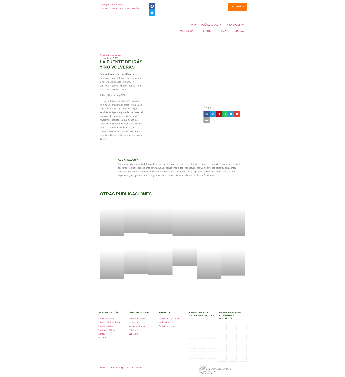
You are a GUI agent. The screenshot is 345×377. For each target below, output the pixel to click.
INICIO (192, 24)
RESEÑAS (224, 30)
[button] (206, 114)
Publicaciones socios (110, 55)
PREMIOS (206, 30)
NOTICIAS (239, 30)
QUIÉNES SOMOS (209, 24)
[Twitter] (152, 12)
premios (164, 312)
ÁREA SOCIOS (233, 24)
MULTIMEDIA (186, 30)
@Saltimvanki (206, 373)
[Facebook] (152, 6)
